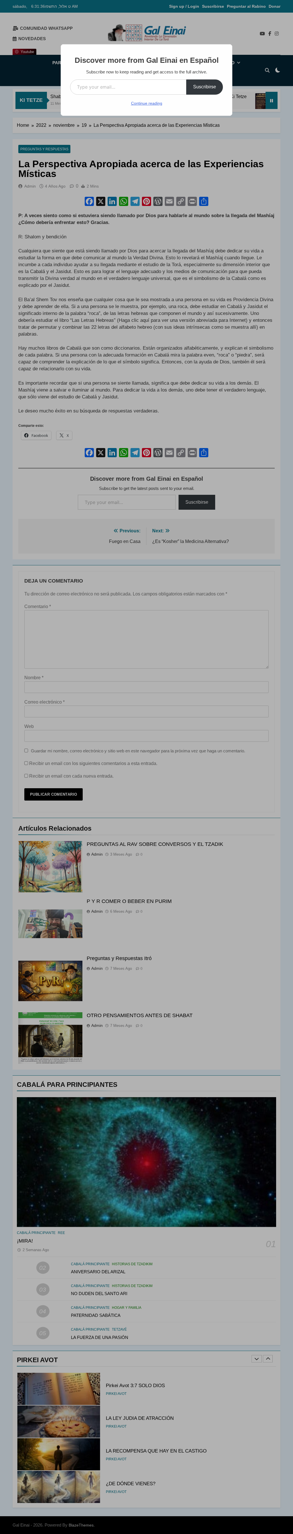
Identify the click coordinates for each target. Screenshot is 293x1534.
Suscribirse (204, 86)
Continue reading (146, 103)
